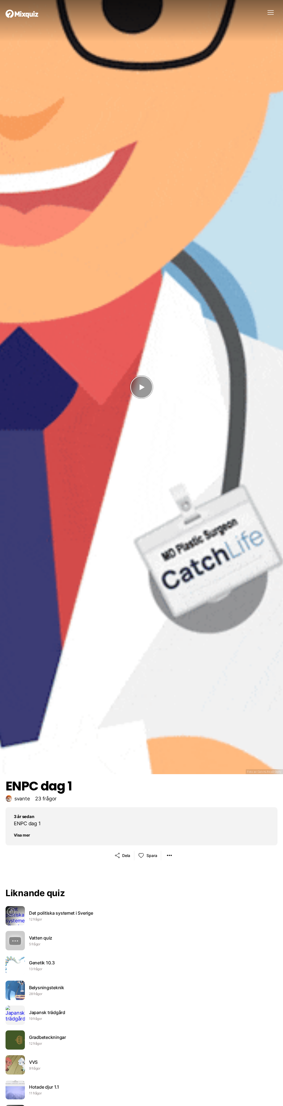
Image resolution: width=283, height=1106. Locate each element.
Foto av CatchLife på (264, 772)
